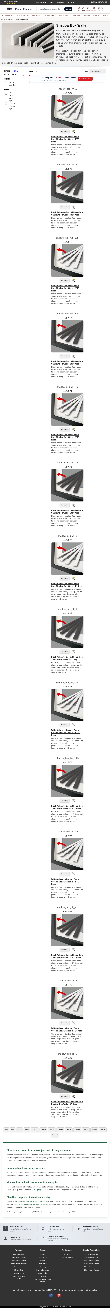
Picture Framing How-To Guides (43, 1280)
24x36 (102, 1130)
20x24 (85, 1130)
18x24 (77, 1130)
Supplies (10, 19)
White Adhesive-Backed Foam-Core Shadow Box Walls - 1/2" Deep (65, 139)
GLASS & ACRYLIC (50, 15)
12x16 (43, 1130)
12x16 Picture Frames (91, 1261)
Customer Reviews (67, 1257)
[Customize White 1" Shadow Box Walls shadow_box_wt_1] (67, 574)
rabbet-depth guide (37, 1190)
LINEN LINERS (76, 15)
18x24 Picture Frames (91, 1267)
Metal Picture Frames (18, 1261)
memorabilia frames (40, 1204)
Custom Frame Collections (18, 1264)
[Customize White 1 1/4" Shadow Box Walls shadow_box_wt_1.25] (67, 721)
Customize (64, 131)
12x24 (60, 1130)
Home (3, 19)
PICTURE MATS (36, 15)
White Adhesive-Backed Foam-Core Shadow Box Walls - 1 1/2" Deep (65, 881)
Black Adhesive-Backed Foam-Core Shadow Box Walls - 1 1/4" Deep (67, 807)
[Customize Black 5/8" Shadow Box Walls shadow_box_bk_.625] (67, 352)
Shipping (43, 1267)
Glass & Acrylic (19, 1273)
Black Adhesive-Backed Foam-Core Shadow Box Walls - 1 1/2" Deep (67, 956)
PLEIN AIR (87, 15)
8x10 (19, 1130)
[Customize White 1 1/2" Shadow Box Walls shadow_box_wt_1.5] (67, 870)
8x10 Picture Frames (91, 1257)
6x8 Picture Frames (91, 1254)
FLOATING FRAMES (23, 15)
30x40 (55, 1135)
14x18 (51, 1130)
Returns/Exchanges (42, 1270)
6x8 (12, 1130)
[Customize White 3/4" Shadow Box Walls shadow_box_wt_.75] (67, 425)
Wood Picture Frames (18, 1257)
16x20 (68, 1130)
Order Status (43, 1264)
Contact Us (43, 1257)
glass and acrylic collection (35, 1201)
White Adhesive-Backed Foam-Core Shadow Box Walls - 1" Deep (66, 584)
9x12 (27, 1130)
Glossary (43, 1276)
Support (43, 1254)
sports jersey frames (21, 1204)
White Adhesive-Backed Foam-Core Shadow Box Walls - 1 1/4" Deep (65, 732)
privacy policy (91, 1290)
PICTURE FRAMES (7, 15)
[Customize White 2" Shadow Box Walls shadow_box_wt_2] (67, 1019)
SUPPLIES (96, 15)
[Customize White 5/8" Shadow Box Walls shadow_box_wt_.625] (67, 276)
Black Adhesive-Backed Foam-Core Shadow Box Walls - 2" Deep (67, 1102)
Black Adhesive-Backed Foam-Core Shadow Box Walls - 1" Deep (67, 658)
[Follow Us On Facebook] (51, 1295)
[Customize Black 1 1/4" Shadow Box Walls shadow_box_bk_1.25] (67, 796)
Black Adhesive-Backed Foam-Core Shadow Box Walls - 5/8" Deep (67, 362)
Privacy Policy (42, 1273)
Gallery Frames (19, 1267)
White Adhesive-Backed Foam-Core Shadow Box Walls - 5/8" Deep (65, 288)
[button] (79, 9)
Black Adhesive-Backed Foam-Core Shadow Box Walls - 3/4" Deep (67, 511)
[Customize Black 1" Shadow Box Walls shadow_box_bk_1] (67, 647)
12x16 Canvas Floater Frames (19, 1277)
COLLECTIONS (63, 15)
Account (43, 1261)
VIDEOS (105, 15)
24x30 (94, 1130)
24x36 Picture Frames (91, 1270)
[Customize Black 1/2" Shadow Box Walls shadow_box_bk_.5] (67, 203)
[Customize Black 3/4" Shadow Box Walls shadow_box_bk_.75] (67, 501)
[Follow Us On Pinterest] (59, 1295)
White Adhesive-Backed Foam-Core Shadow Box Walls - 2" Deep (66, 1029)
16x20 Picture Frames (91, 1264)
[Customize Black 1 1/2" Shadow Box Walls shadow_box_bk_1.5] (67, 946)
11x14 (34, 1130)
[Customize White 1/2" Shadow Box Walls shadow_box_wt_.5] (67, 127)
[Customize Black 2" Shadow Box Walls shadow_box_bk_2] (67, 1092)
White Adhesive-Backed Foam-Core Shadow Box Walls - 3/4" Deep (65, 437)
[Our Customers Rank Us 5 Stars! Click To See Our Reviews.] (11, 3)
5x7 (6, 1130)
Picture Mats (18, 1270)
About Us (67, 1254)
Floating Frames (18, 1254)
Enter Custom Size (85, 79)
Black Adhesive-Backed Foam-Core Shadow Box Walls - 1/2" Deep (67, 213)
